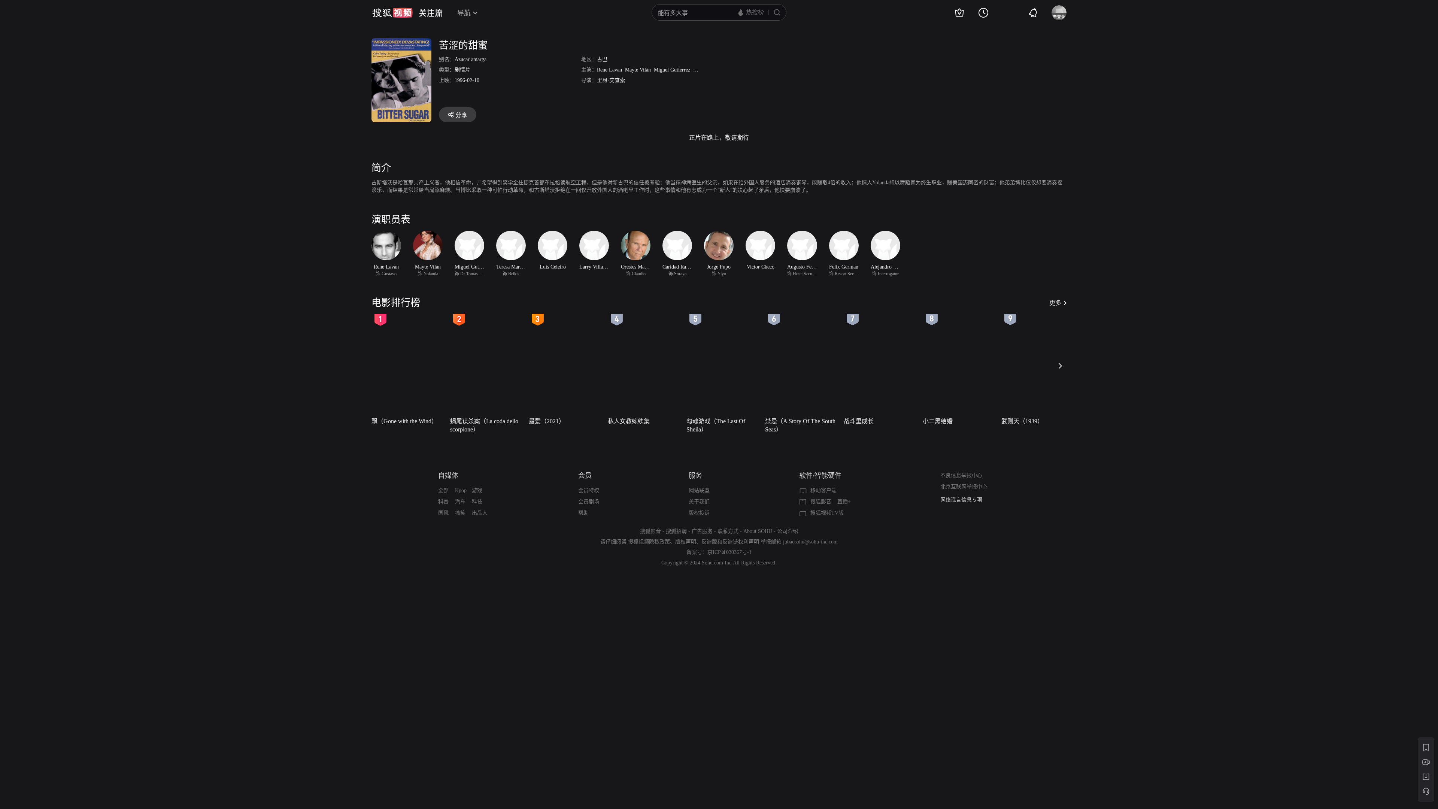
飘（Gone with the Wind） (404, 421)
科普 (443, 502)
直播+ (844, 502)
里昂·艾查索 (611, 80)
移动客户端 (823, 490)
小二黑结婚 (938, 421)
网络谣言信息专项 (961, 500)
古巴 (602, 59)
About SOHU (757, 531)
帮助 (583, 513)
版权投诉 (699, 513)
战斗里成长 (859, 421)
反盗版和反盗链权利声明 (730, 542)
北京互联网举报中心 (964, 487)
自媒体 (448, 475)
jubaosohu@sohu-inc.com (810, 542)
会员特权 (588, 490)
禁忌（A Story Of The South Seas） (800, 425)
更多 (1055, 303)
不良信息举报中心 (961, 475)
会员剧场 (588, 502)
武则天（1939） (1022, 421)
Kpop (461, 490)
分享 (461, 115)
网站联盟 (699, 490)
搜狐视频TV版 (827, 513)
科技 (477, 502)
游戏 (477, 490)
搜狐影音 (820, 502)
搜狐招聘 (676, 531)
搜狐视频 (392, 12)
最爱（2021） (547, 421)
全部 (443, 490)
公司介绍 (787, 531)
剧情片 (462, 70)
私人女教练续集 (629, 421)
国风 (443, 513)
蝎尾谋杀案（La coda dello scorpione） (484, 425)
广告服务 (702, 531)
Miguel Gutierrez (672, 70)
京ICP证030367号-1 (729, 552)
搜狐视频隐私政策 (649, 542)
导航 (464, 13)
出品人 (480, 513)
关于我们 (699, 502)
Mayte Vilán (638, 70)
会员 (585, 475)
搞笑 (460, 513)
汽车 (460, 502)
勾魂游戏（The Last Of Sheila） (715, 425)
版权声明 (685, 542)
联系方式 (728, 531)
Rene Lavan (609, 70)
